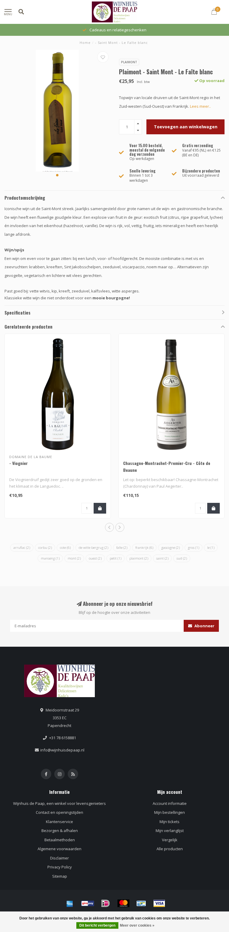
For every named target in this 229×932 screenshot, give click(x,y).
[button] (57, 175)
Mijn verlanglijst (170, 830)
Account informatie (170, 803)
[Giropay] (87, 903)
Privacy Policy (59, 867)
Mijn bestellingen (169, 812)
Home (85, 42)
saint (162, 558)
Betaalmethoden (59, 839)
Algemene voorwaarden (59, 848)
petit (115, 558)
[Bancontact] (141, 903)
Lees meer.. (200, 106)
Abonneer (204, 625)
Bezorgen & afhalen (59, 830)
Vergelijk (169, 839)
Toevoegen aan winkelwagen (185, 127)
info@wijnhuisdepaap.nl (62, 750)
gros (193, 547)
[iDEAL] (105, 903)
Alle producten (170, 848)
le (210, 547)
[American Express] (69, 903)
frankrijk (144, 547)
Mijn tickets (170, 821)
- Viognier (18, 463)
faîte (121, 547)
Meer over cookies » (137, 925)
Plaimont (129, 62)
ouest (95, 558)
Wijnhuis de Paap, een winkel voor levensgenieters (59, 803)
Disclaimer (59, 858)
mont (74, 558)
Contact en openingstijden (59, 812)
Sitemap (59, 876)
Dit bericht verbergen (97, 925)
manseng (50, 558)
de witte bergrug (93, 547)
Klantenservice (59, 821)
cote (65, 547)
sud (182, 558)
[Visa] (159, 903)
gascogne (170, 547)
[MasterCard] (123, 903)
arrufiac (21, 547)
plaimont (138, 558)
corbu (45, 547)
